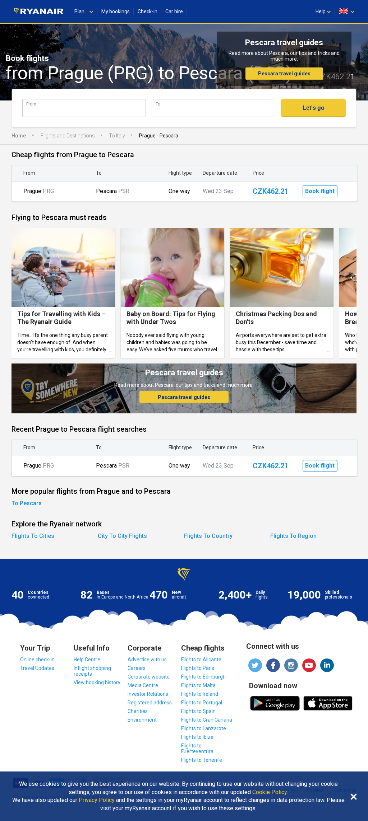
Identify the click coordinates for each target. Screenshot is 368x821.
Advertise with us (147, 659)
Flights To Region (293, 536)
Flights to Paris (197, 668)
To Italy (117, 136)
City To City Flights (122, 536)
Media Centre (143, 685)
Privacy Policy (97, 800)
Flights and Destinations (68, 136)
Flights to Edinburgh (203, 677)
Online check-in (37, 659)
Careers (137, 668)
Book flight (320, 191)
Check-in (147, 11)
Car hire (174, 11)
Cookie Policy (269, 792)
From (31, 104)
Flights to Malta (198, 685)
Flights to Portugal (201, 702)
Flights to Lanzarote (203, 728)
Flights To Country (208, 536)
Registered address (150, 702)
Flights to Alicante (201, 659)
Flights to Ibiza (197, 737)
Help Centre (87, 659)
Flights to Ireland (199, 694)
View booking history (97, 682)
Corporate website (149, 677)
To (158, 104)
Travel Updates (37, 668)
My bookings (115, 11)
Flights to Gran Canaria (206, 720)
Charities (138, 711)
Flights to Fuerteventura (197, 748)
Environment (142, 720)
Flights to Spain (198, 711)
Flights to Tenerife (201, 760)
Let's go (314, 108)
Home (19, 136)
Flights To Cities (33, 536)
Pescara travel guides (284, 73)
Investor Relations (148, 694)
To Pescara (27, 503)
